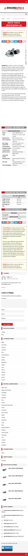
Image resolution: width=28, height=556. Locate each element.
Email (2, 314)
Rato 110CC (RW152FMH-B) (16, 491)
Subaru (3, 374)
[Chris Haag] (2, 523)
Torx (2, 437)
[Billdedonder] (2, 536)
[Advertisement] (14, 113)
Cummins (3, 349)
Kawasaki (3, 410)
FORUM (4, 34)
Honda (3, 357)
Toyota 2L (10, 520)
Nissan (3, 364)
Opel (2, 367)
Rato (2, 334)
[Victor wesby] (2, 526)
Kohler (2, 415)
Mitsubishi (3, 362)
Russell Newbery (5, 427)
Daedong (3, 397)
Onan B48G (16, 526)
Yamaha (3, 442)
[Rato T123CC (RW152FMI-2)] (4, 477)
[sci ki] (2, 520)
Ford (2, 352)
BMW (2, 342)
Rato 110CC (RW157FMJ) (15, 483)
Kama (2, 407)
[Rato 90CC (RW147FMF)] (4, 500)
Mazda (3, 359)
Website (3, 318)
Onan (2, 422)
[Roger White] (2, 533)
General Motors (5, 354)
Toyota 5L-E (18, 530)
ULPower (3, 460)
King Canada (4, 412)
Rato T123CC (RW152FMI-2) (16, 475)
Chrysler (3, 347)
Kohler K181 (14, 523)
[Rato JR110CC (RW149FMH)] (4, 470)
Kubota (3, 417)
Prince (3, 369)
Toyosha (3, 440)
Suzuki (3, 377)
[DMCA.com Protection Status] (7, 550)
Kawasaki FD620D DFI (18, 536)
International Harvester (7, 405)
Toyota (3, 379)
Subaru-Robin (4, 432)
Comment (3, 298)
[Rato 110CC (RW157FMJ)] (4, 485)
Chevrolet (3, 344)
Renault (3, 372)
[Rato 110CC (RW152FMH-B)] (4, 492)
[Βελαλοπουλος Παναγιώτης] (2, 510)
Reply (4, 287)
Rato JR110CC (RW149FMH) (16, 468)
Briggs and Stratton (6, 390)
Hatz (2, 400)
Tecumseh (3, 435)
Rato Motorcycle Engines (10, 464)
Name (3, 309)
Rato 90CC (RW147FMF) (15, 498)
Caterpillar (3, 392)
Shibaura (3, 430)
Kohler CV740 (15, 533)
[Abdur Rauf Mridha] (2, 530)
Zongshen (3, 445)
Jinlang (3, 332)
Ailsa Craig (4, 387)
